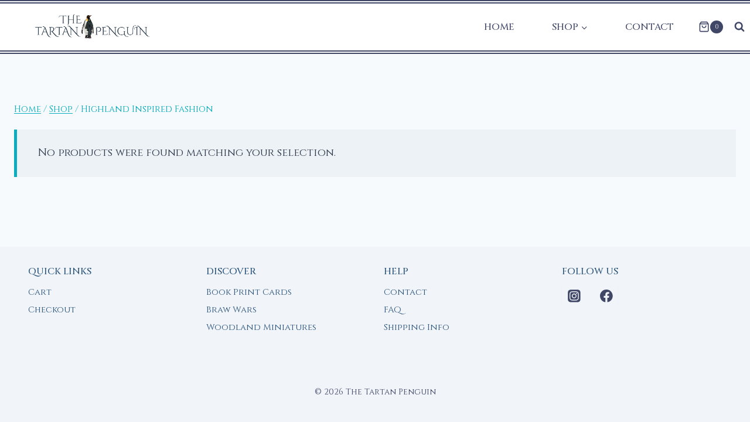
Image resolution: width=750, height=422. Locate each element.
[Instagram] (575, 296)
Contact (649, 27)
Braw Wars (231, 310)
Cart (40, 292)
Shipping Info (416, 327)
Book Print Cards (249, 292)
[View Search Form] (739, 27)
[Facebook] (606, 296)
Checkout (52, 310)
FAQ (392, 310)
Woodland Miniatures (261, 327)
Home (499, 27)
